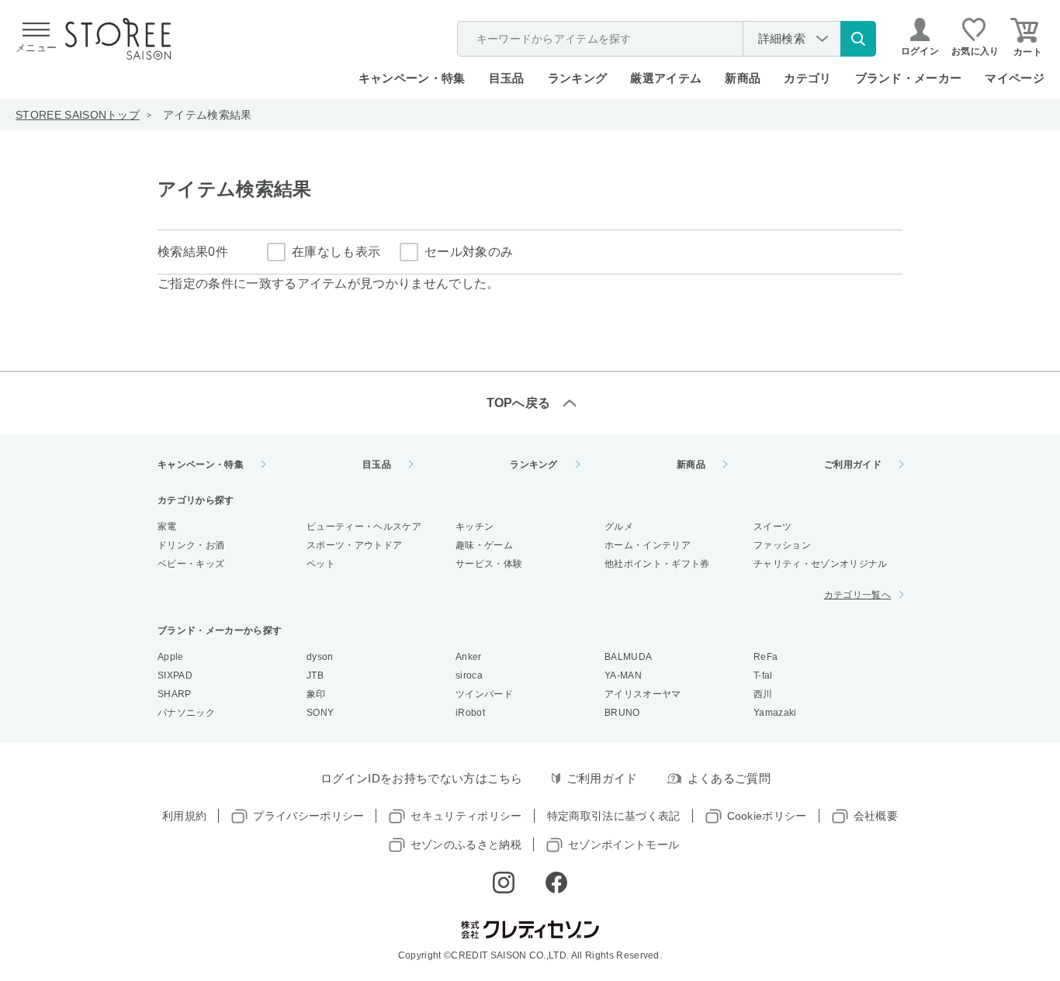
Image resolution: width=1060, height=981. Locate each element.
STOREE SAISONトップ (78, 115)
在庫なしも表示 (336, 251)
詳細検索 (781, 38)
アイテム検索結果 (207, 115)
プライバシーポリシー (308, 816)
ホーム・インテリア (647, 545)
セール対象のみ (468, 251)
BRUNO (622, 712)
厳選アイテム (665, 78)
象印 (316, 694)
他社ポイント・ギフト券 (657, 563)
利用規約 (184, 816)
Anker (469, 656)
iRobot (470, 712)
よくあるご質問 (729, 778)
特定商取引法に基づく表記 (614, 816)
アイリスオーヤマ (642, 694)
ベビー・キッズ (191, 563)
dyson (320, 656)
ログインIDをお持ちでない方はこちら (421, 778)
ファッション (782, 545)
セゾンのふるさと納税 (465, 844)
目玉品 (507, 78)
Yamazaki (775, 712)
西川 (763, 694)
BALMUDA (628, 656)
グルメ (618, 526)
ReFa (765, 656)
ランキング (578, 78)
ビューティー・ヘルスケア (364, 526)
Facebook (556, 882)
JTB (315, 675)
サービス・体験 (489, 563)
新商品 (742, 78)
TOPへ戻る (519, 402)
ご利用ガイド (853, 464)
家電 (167, 526)
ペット (321, 563)
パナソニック (186, 712)
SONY (320, 712)
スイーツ (772, 526)
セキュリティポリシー (465, 816)
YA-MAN (623, 675)
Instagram (503, 882)
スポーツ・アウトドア (354, 545)
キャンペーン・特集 (412, 78)
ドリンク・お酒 (191, 545)
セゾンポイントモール (623, 844)
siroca (469, 675)
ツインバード (484, 694)
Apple (171, 656)
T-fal (763, 675)
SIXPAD (175, 675)
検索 (858, 39)
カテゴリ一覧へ (857, 594)
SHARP (175, 694)
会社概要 (876, 816)
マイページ (1014, 78)
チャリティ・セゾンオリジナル (820, 563)
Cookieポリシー (767, 816)
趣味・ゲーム (484, 545)
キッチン (475, 526)
